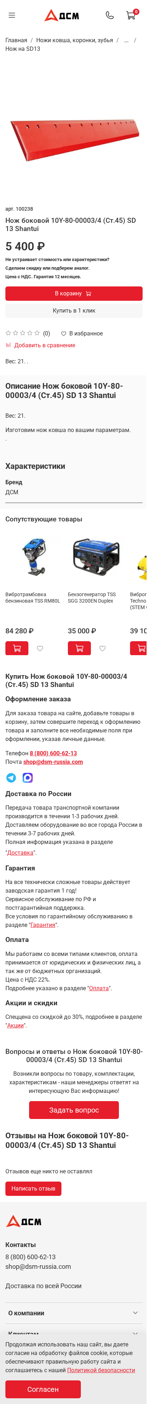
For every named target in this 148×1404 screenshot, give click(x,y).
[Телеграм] (11, 777)
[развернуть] (135, 1313)
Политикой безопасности (101, 1370)
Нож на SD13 (22, 48)
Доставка (20, 852)
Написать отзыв (33, 1188)
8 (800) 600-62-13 (53, 753)
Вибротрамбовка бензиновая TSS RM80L (32, 597)
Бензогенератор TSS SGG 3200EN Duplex (92, 597)
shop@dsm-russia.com (53, 762)
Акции (15, 1025)
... (126, 40)
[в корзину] (16, 648)
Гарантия (43, 925)
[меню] (12, 15)
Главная (16, 40)
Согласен (43, 1389)
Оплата (99, 988)
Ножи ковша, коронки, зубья (74, 40)
